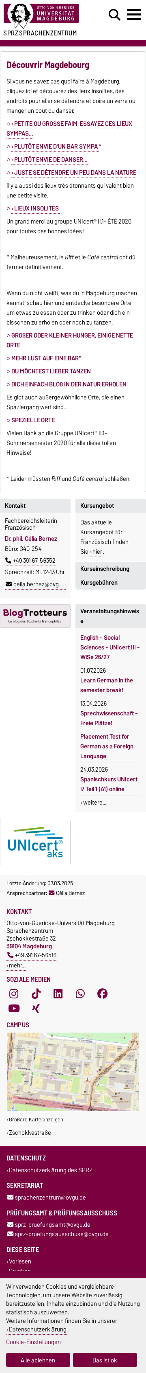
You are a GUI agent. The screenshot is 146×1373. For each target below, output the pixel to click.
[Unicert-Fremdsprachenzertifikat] (35, 842)
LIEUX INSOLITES (36, 208)
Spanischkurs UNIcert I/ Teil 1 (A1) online (108, 784)
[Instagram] (13, 994)
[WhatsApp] (80, 994)
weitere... (94, 802)
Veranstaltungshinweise (109, 616)
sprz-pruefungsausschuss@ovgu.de (62, 1234)
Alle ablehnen (38, 1360)
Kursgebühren (99, 583)
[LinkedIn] (58, 994)
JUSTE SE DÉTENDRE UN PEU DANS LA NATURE (75, 173)
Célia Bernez (70, 893)
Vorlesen (20, 1261)
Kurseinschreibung (104, 569)
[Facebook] (102, 994)
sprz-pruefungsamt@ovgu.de (52, 1225)
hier (97, 552)
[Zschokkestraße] (73, 1109)
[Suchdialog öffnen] (114, 15)
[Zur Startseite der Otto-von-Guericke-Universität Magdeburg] (45, 16)
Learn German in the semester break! (106, 685)
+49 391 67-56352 (34, 561)
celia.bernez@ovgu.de (41, 584)
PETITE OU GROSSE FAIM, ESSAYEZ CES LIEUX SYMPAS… (69, 128)
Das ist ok (104, 1360)
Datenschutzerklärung (38, 1329)
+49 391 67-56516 (35, 955)
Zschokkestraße (30, 1132)
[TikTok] (36, 994)
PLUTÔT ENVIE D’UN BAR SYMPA (56, 146)
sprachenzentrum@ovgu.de (50, 1197)
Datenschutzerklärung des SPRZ (50, 1170)
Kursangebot (97, 506)
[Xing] (36, 1008)
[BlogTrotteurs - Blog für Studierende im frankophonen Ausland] (35, 616)
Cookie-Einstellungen (33, 1342)
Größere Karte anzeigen (36, 1119)
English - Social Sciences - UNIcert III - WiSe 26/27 (110, 647)
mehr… (17, 965)
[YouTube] (13, 1008)
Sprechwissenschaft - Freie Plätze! (109, 718)
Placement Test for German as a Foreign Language (106, 746)
